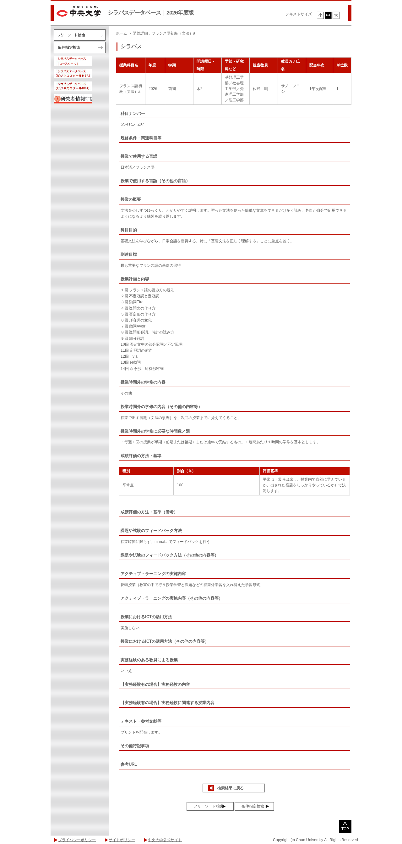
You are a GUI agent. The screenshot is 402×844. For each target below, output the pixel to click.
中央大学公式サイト (165, 840)
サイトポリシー (122, 840)
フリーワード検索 (208, 806)
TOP (345, 829)
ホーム (121, 33)
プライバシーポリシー (77, 840)
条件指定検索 (253, 806)
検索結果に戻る (230, 788)
